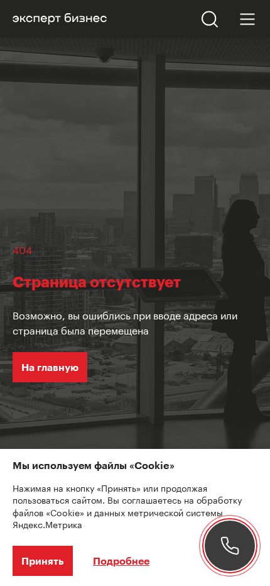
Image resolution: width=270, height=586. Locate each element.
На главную (49, 367)
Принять (42, 561)
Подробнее (121, 561)
